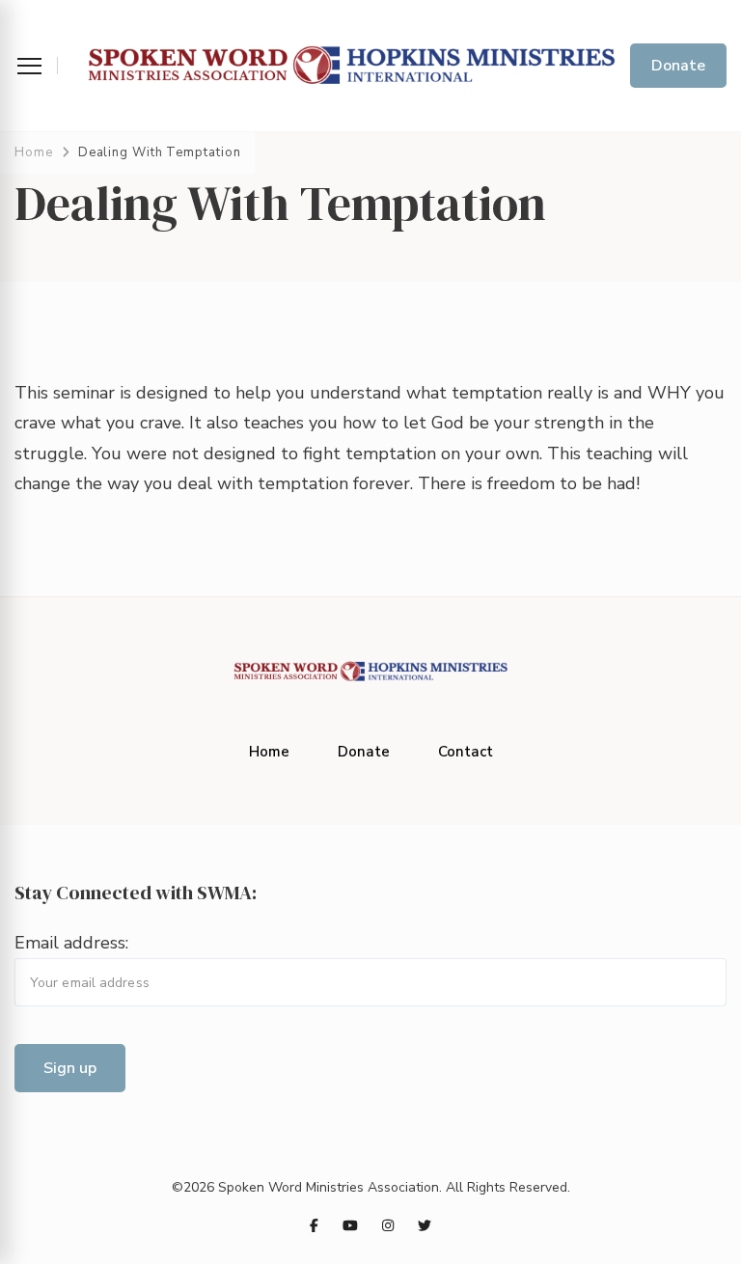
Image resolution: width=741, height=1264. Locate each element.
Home (269, 751)
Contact (465, 751)
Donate (678, 65)
